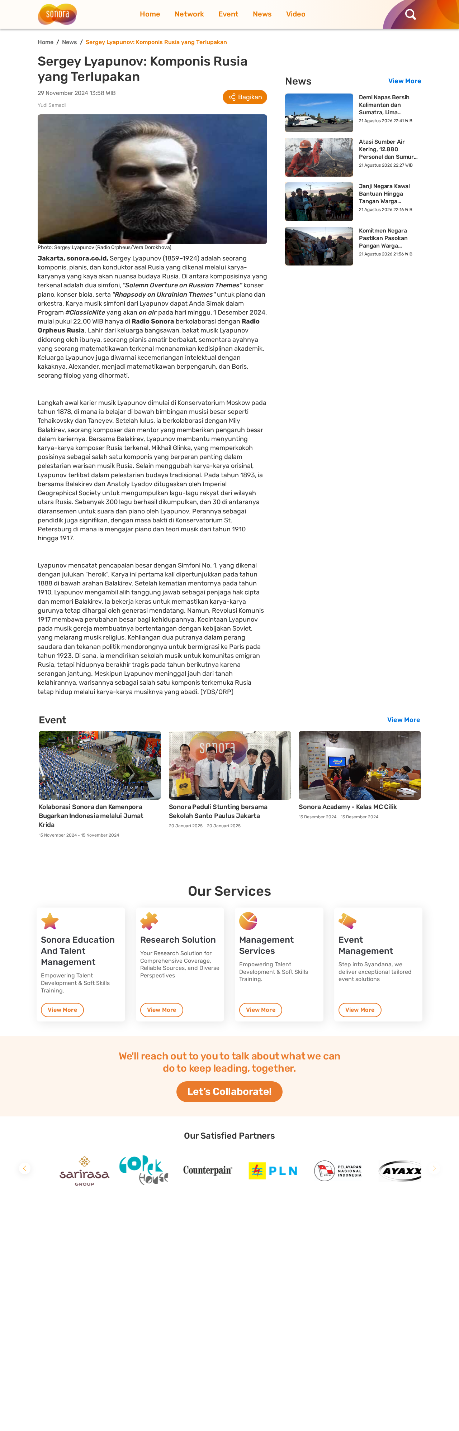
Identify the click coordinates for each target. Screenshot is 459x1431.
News (262, 14)
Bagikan (250, 97)
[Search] (412, 14)
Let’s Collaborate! (229, 1091)
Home (150, 14)
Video (296, 14)
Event (228, 14)
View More (404, 81)
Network (189, 14)
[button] (24, 1168)
